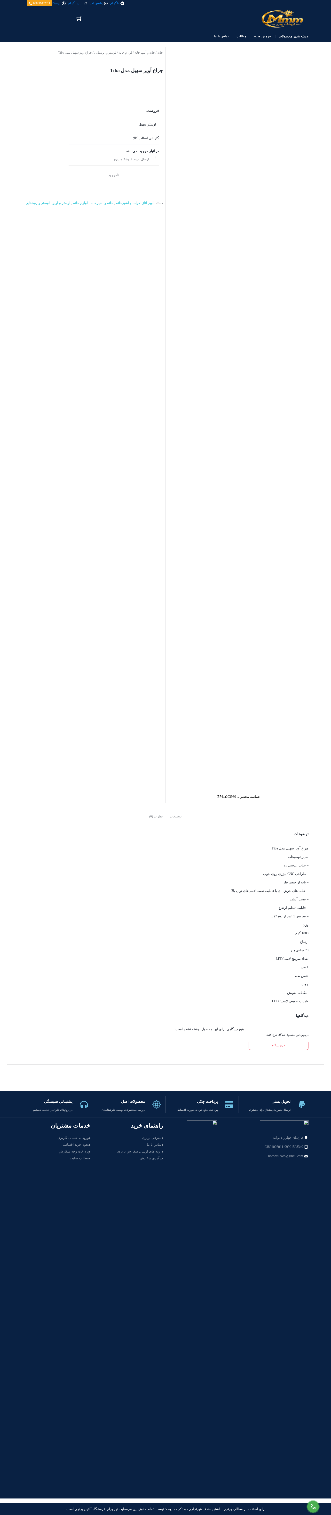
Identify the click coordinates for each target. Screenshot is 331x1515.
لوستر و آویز (61, 203)
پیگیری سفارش (151, 1158)
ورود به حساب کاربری (73, 1138)
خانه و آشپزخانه (144, 52)
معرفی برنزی (152, 1138)
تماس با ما (154, 1144)
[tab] (176, 816)
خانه (160, 52)
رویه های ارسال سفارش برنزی (139, 1151)
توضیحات (176, 816)
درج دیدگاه (278, 1045)
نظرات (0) (156, 816)
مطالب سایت (79, 1158)
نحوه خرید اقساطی (75, 1144)
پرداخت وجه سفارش (74, 1151)
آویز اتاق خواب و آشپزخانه (135, 203)
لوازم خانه (125, 52)
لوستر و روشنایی (105, 52)
